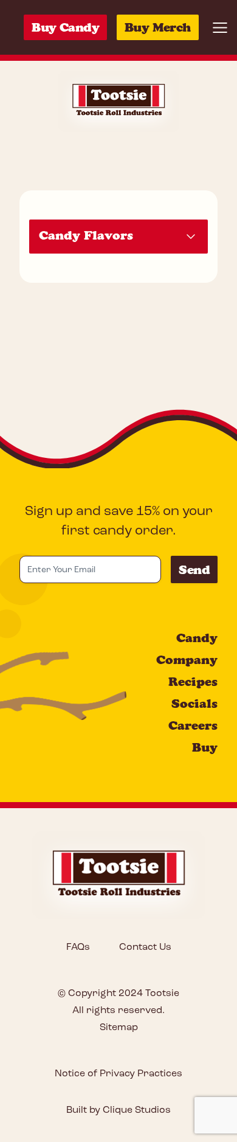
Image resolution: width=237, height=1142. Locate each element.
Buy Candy (65, 27)
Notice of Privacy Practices (118, 1074)
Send (194, 569)
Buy (205, 747)
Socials (194, 703)
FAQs (78, 947)
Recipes (193, 682)
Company (187, 660)
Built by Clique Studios (118, 1110)
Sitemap (119, 1028)
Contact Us (145, 947)
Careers (193, 725)
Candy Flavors (86, 235)
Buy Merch (158, 27)
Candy (197, 638)
